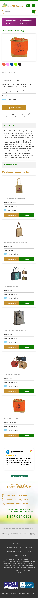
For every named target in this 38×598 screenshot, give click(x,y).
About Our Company (19, 544)
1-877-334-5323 (28, 5)
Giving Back (15, 555)
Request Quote (11, 215)
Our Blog (28, 551)
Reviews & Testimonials (14, 551)
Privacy (24, 555)
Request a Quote (14, 108)
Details (27, 215)
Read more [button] (9, 467)
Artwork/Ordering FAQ (13, 547)
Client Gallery (28, 547)
